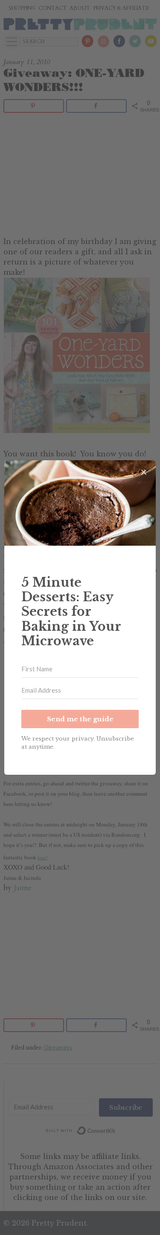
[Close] (143, 472)
